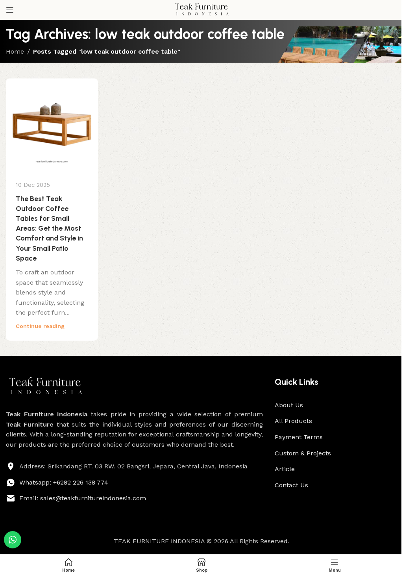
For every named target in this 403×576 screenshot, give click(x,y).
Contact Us (291, 485)
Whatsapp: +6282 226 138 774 (63, 482)
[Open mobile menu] (10, 10)
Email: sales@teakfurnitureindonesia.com (82, 498)
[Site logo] (201, 9)
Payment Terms (299, 437)
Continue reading (40, 326)
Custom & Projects (303, 453)
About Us (289, 405)
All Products (293, 421)
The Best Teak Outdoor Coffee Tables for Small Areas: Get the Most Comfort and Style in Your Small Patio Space (49, 228)
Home (15, 51)
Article (285, 469)
